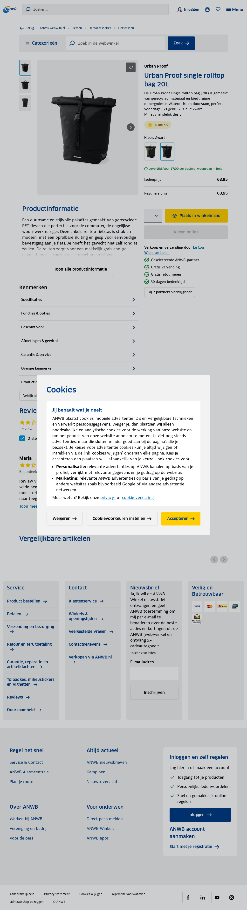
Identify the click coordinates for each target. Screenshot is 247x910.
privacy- (108, 497)
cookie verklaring (138, 497)
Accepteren (177, 518)
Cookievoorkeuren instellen (119, 518)
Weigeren (61, 518)
